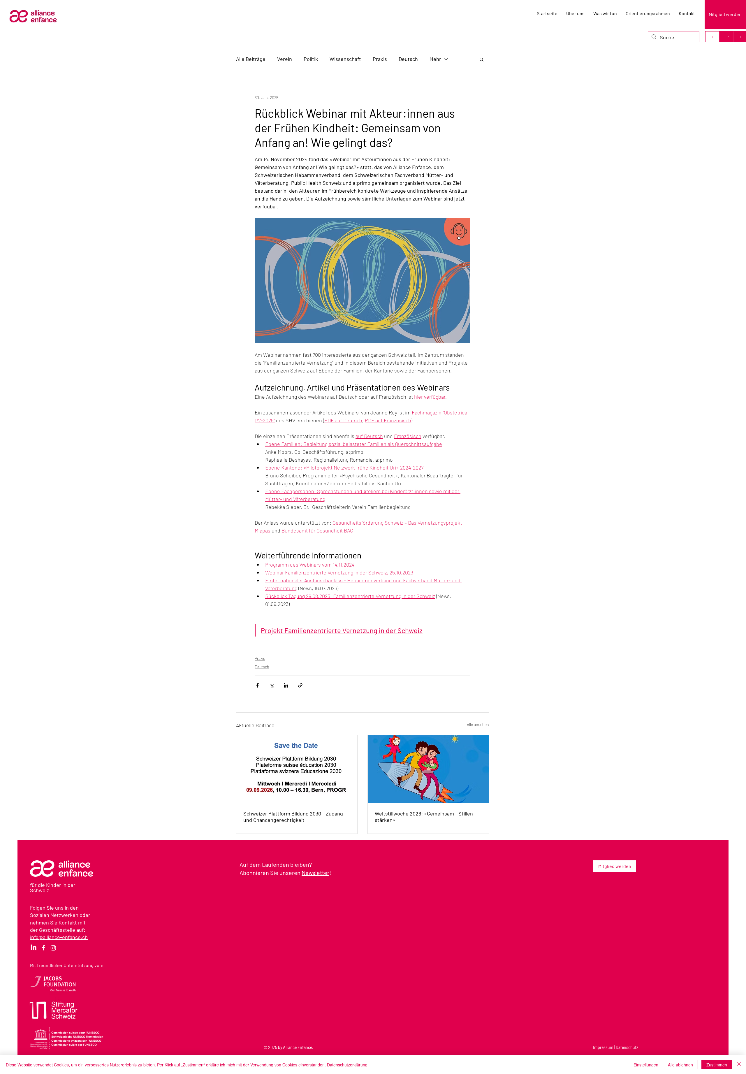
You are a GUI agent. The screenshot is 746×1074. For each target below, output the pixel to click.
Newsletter (315, 872)
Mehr (435, 59)
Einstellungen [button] (646, 1065)
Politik (311, 59)
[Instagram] (53, 947)
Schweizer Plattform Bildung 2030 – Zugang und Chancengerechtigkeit (293, 816)
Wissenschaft (345, 59)
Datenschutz (627, 1047)
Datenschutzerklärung (347, 1065)
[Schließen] (739, 1064)
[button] (481, 59)
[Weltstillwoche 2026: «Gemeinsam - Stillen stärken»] (428, 769)
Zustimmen (716, 1065)
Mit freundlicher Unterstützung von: (66, 965)
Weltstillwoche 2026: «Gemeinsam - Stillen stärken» (424, 816)
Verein (284, 59)
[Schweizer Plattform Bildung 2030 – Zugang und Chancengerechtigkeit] (296, 769)
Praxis (380, 59)
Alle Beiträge (250, 59)
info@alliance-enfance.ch (59, 937)
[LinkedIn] (33, 947)
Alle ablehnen (680, 1065)
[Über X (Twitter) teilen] (272, 685)
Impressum (603, 1047)
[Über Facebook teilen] (257, 685)
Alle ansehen (478, 724)
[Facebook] (43, 947)
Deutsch (408, 59)
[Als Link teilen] (300, 685)
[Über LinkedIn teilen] (286, 685)
